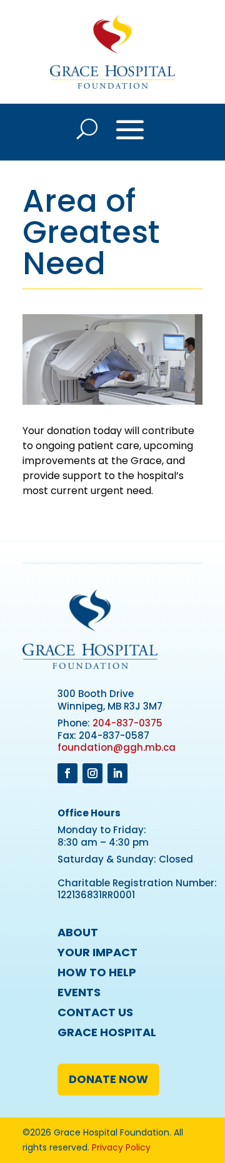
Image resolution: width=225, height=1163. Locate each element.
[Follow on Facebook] (68, 773)
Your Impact (98, 952)
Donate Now (108, 1079)
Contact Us (95, 1012)
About (78, 932)
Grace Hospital (107, 1032)
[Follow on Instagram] (92, 773)
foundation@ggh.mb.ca (117, 747)
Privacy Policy (121, 1147)
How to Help (97, 972)
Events (79, 992)
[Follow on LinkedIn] (118, 773)
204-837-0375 (127, 723)
